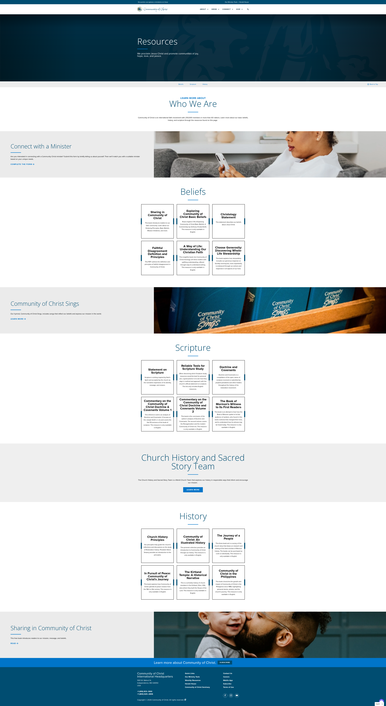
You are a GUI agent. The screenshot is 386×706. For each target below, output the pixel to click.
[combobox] (379, 704)
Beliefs (181, 84)
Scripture (193, 84)
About (203, 9)
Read (13, 643)
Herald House (244, 2)
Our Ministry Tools (231, 2)
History (205, 84)
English (378, 704)
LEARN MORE (17, 319)
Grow (214, 9)
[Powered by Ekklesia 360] (185, 700)
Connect (226, 9)
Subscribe (225, 662)
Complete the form (21, 164)
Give (238, 9)
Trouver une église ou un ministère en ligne (153, 2)
